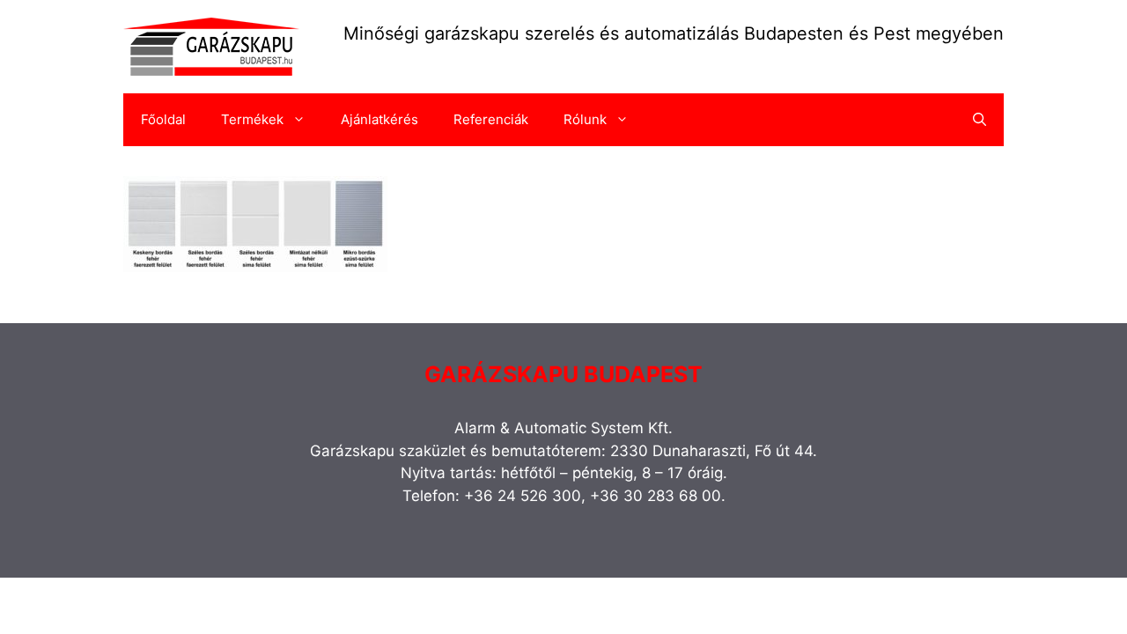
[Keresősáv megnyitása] (979, 119)
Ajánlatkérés (379, 119)
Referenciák (490, 119)
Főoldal (163, 119)
